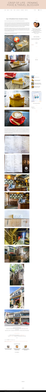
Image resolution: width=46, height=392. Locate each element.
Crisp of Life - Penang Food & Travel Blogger (23, 3)
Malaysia (5, 341)
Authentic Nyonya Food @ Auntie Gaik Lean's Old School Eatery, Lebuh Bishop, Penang (37, 83)
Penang (8, 341)
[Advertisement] (16, 14)
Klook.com (32, 44)
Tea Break (10, 341)
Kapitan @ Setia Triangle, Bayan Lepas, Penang (37, 86)
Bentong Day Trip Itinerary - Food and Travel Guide (37, 80)
